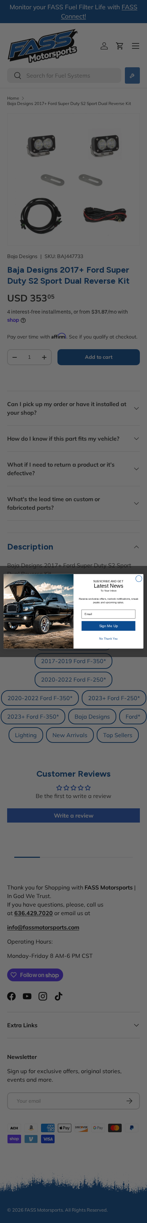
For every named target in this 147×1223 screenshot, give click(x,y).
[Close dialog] (139, 579)
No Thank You (108, 639)
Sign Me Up (108, 626)
